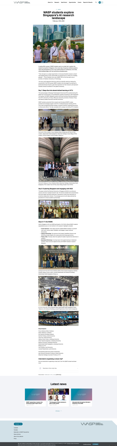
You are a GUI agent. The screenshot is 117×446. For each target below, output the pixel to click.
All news (58, 411)
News (59, 9)
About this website (18, 436)
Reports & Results (87, 2)
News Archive (17, 434)
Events (79, 2)
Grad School (64, 2)
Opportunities (72, 2)
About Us (50, 2)
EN (99, 2)
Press (15, 438)
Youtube (16, 430)
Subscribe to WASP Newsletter (21, 432)
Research (57, 2)
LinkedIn (16, 427)
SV (102, 2)
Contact (17, 424)
